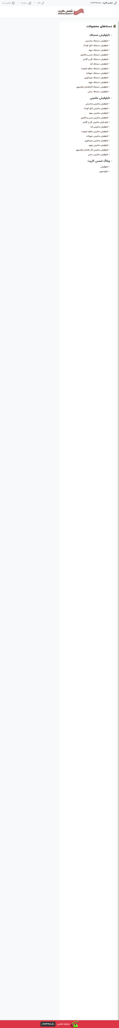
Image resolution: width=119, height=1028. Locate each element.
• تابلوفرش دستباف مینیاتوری (97, 77)
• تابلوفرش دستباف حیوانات (98, 73)
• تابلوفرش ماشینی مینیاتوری (97, 140)
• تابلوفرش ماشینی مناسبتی (98, 103)
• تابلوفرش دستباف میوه (99, 50)
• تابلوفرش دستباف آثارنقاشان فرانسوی (93, 87)
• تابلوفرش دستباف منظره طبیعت (95, 68)
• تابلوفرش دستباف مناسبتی (97, 41)
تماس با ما (6, 2)
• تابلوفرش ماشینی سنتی (99, 154)
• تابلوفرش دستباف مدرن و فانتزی (95, 54)
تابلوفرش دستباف (100, 35)
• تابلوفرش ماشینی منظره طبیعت (95, 131)
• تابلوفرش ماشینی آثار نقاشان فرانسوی (93, 150)
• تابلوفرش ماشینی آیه (100, 127)
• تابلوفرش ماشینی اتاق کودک (97, 108)
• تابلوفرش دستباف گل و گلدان (96, 59)
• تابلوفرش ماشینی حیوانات (98, 136)
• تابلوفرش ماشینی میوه (99, 113)
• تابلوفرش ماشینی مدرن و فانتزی (95, 117)
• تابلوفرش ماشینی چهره (99, 145)
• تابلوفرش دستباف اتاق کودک (96, 45)
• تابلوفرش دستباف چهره (99, 82)
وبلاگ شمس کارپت (99, 161)
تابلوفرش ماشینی (100, 98)
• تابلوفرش (105, 166)
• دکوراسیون (104, 171)
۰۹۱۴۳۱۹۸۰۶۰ (48, 1024)
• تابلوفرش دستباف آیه (100, 64)
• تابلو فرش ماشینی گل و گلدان (96, 122)
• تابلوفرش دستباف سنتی (99, 91)
